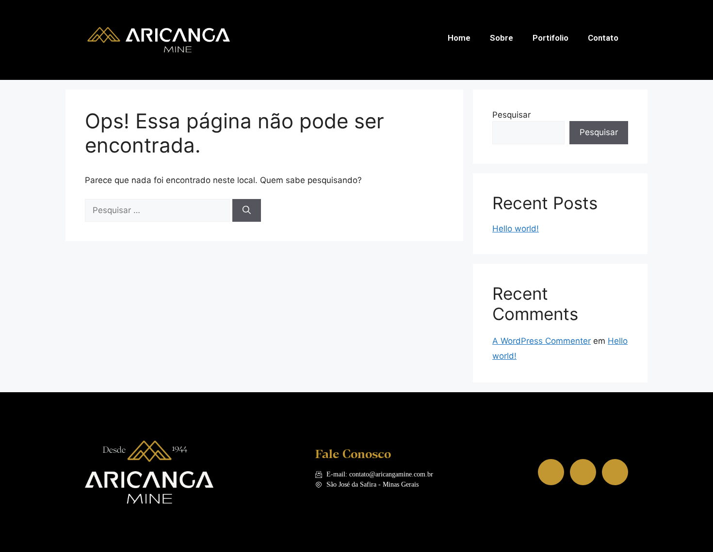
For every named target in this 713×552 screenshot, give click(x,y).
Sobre (501, 38)
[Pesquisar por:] (158, 210)
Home (459, 38)
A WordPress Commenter (541, 341)
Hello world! (515, 228)
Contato (603, 38)
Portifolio (550, 38)
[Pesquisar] (246, 210)
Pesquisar (511, 115)
